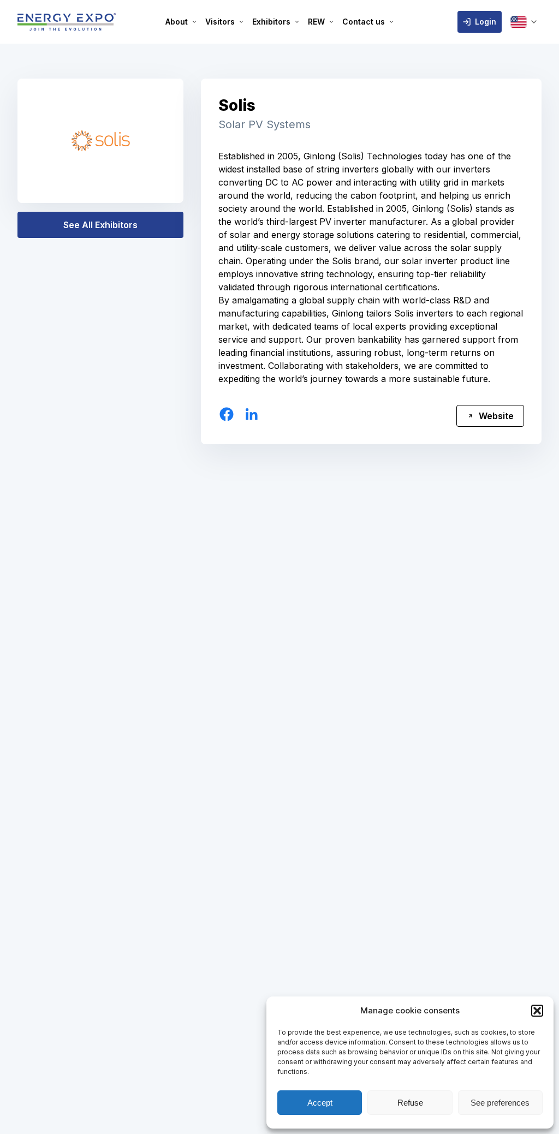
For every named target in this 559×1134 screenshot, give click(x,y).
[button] (537, 1010)
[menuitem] (181, 22)
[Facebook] (226, 414)
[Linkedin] (251, 414)
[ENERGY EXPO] (66, 22)
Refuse (410, 1102)
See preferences (500, 1102)
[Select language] (523, 22)
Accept (319, 1102)
